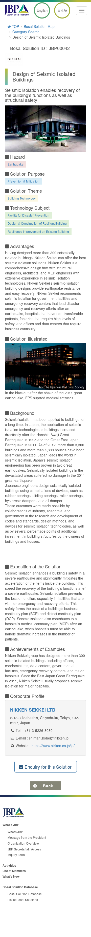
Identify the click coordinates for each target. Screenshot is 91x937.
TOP (15, 26)
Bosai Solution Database (25, 894)
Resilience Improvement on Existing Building (38, 231)
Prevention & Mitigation (23, 181)
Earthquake (16, 164)
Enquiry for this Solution (48, 766)
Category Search (25, 31)
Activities (9, 865)
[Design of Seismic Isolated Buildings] (45, 128)
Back (48, 785)
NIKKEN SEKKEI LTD (32, 709)
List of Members (14, 870)
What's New (11, 876)
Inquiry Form (16, 854)
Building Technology (22, 198)
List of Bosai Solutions (23, 899)
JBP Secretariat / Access (24, 849)
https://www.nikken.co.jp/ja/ (53, 745)
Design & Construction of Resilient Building (37, 223)
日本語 (62, 10)
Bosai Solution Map (39, 26)
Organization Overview (23, 843)
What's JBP (15, 832)
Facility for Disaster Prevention (28, 215)
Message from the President (27, 837)
